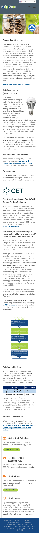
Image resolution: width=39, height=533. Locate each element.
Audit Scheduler (11, 450)
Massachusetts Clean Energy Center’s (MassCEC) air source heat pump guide (19, 428)
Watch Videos (10, 490)
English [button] (24, 1)
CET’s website (11, 305)
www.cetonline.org (11, 226)
